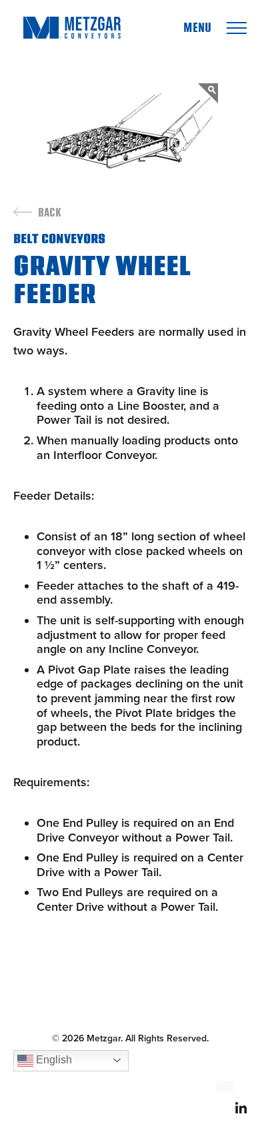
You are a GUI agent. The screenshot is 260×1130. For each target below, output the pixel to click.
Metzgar (71, 28)
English (52, 1059)
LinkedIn (241, 1107)
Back (49, 213)
